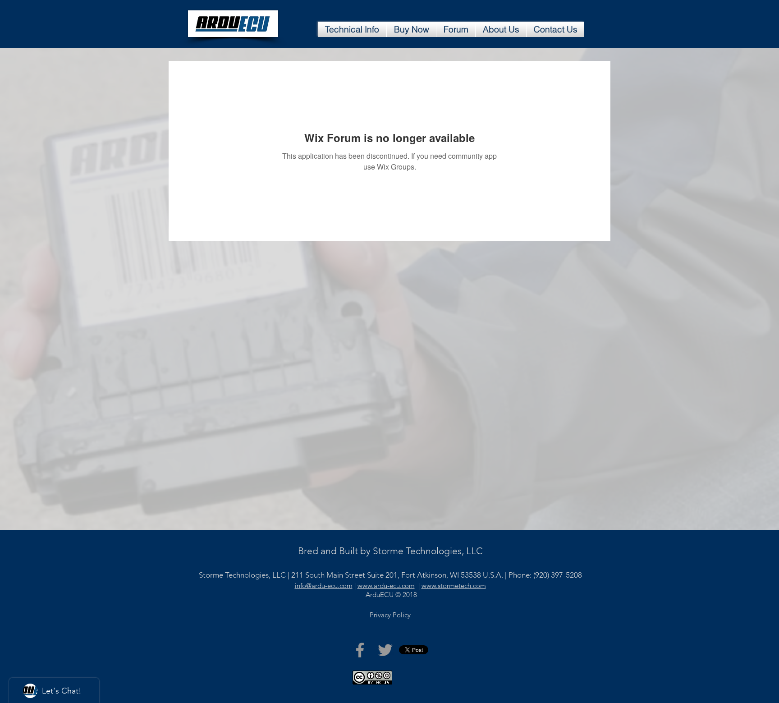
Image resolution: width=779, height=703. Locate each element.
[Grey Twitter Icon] (385, 650)
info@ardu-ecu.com (324, 585)
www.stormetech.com (454, 585)
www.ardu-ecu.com (386, 585)
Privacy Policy (390, 615)
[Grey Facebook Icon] (360, 650)
